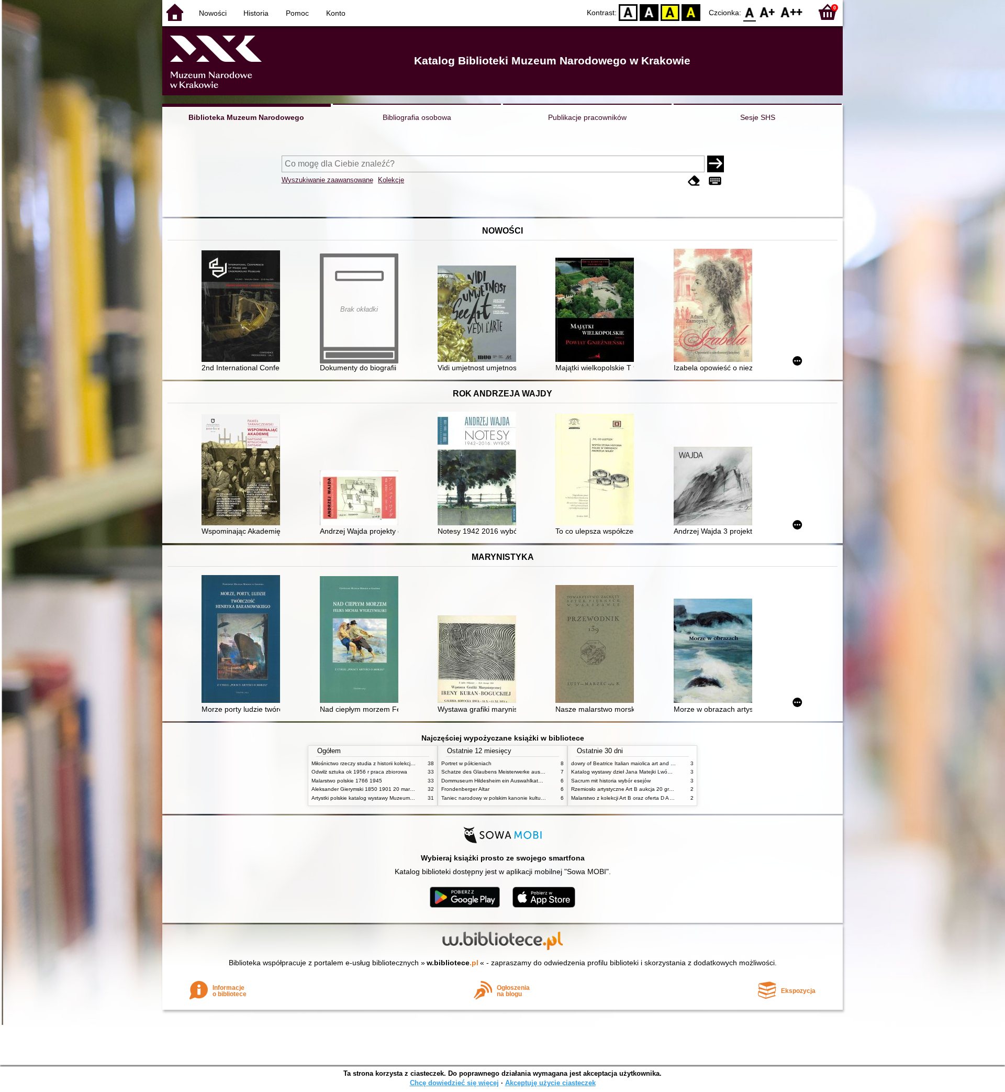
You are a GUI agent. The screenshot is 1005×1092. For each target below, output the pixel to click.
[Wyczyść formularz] (694, 180)
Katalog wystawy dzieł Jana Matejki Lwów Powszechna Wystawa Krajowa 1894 (666, 772)
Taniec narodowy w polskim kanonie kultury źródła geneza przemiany (524, 798)
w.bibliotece (452, 962)
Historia (256, 13)
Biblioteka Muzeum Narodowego (246, 117)
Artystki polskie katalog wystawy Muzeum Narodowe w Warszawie (389, 798)
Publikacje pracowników (587, 117)
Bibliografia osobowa (417, 117)
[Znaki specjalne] (715, 180)
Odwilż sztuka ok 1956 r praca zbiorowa (359, 772)
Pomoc (297, 13)
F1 (768, 11)
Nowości (213, 13)
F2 (792, 11)
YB (670, 11)
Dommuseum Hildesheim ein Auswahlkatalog (495, 781)
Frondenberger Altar (465, 789)
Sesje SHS (757, 117)
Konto (335, 13)
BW (649, 11)
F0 (750, 11)
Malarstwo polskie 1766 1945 (346, 781)
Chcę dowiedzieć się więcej (454, 1083)
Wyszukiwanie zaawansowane (327, 180)
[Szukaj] (715, 164)
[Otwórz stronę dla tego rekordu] (243, 307)
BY (691, 11)
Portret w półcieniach (466, 763)
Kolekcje (391, 180)
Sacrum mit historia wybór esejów (611, 781)
